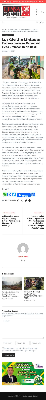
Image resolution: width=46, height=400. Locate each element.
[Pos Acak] (37, 23)
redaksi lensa (23, 256)
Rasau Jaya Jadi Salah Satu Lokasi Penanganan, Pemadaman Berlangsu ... (10, 294)
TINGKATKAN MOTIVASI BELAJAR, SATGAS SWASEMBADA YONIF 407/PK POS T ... (33, 295)
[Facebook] (24, 261)
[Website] (22, 261)
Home (4, 29)
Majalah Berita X (33, 396)
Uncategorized (13, 29)
